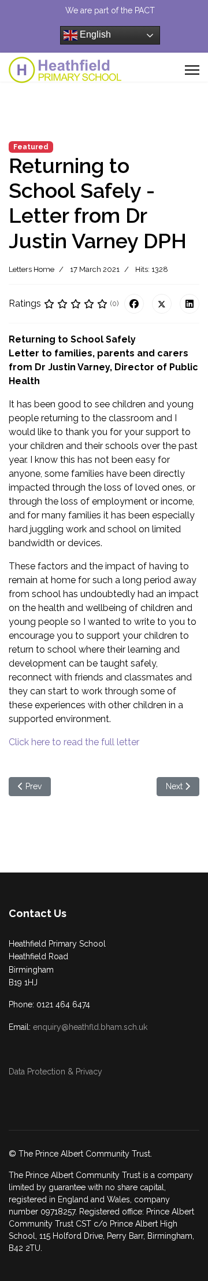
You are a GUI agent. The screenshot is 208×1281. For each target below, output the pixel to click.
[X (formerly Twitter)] (162, 304)
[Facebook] (134, 304)
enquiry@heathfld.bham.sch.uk (90, 1027)
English (94, 34)
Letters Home (31, 269)
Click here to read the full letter (74, 742)
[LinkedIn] (189, 304)
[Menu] (192, 70)
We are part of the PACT (110, 10)
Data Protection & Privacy (55, 1071)
